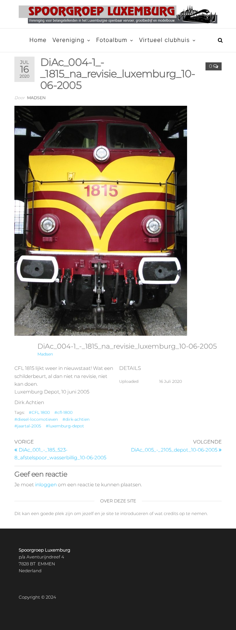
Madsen (36, 97)
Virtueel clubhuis (164, 40)
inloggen (46, 484)
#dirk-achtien (76, 419)
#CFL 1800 (39, 412)
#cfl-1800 (63, 412)
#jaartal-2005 (27, 426)
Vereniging (68, 40)
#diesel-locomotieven (36, 419)
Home (38, 40)
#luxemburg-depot (65, 426)
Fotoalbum (111, 40)
